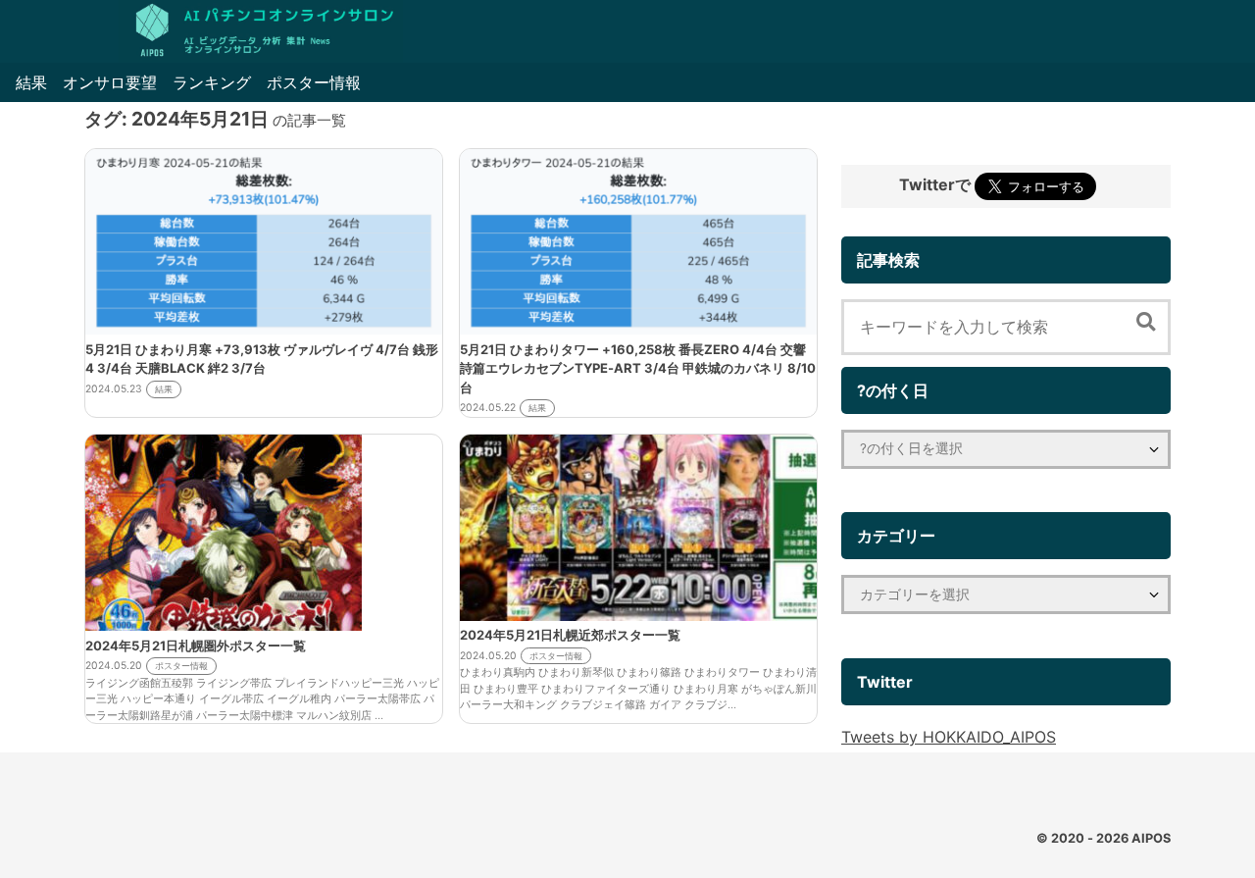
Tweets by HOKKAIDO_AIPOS (948, 737)
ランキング (212, 82)
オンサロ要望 (110, 82)
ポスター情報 (314, 82)
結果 (31, 82)
